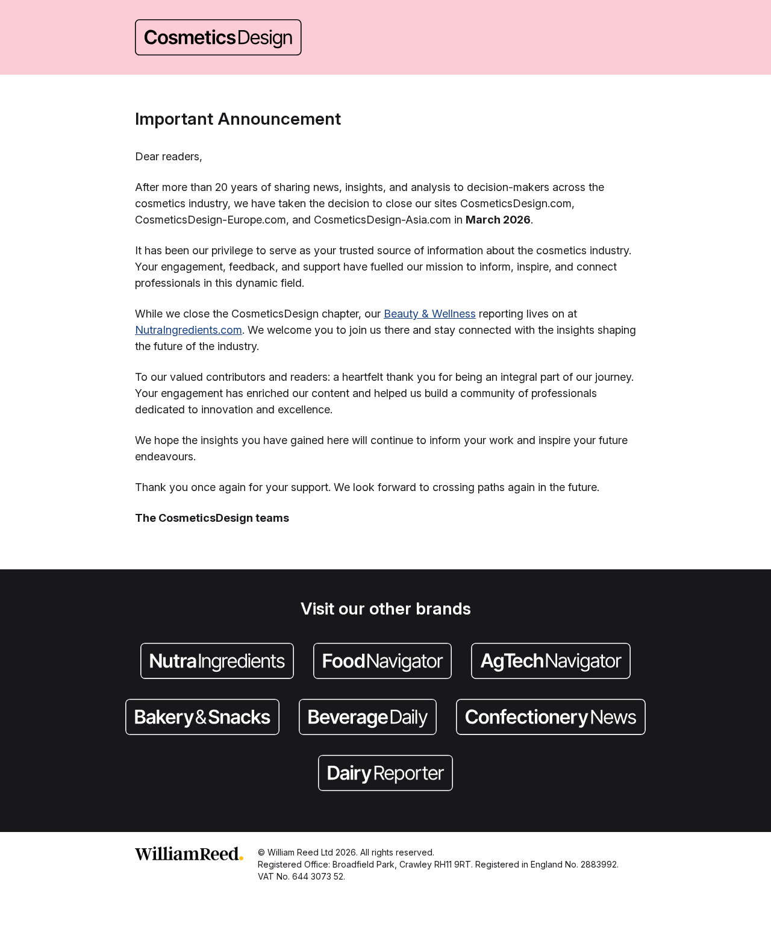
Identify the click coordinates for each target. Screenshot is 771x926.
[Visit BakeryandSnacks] (202, 718)
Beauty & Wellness (430, 313)
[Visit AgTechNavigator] (551, 662)
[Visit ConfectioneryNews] (551, 718)
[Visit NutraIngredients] (217, 662)
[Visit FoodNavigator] (382, 662)
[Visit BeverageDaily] (368, 718)
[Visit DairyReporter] (385, 774)
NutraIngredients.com (188, 330)
